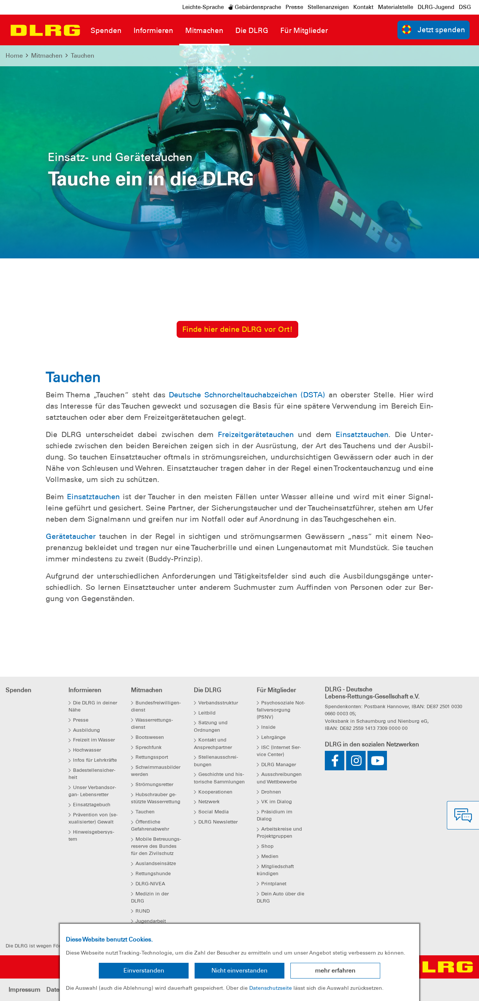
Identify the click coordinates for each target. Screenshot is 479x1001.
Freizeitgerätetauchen (256, 434)
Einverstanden (143, 970)
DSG (465, 7)
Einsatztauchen (362, 434)
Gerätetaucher (71, 536)
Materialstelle (395, 7)
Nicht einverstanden (239, 970)
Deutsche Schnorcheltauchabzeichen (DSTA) (247, 394)
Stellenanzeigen (328, 7)
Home (14, 55)
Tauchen (82, 55)
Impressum (24, 989)
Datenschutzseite (270, 988)
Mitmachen (46, 55)
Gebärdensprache (257, 7)
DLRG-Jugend (436, 7)
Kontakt (363, 7)
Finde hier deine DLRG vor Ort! (237, 329)
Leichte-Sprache (203, 7)
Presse (294, 7)
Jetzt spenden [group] (441, 29)
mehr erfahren (335, 970)
